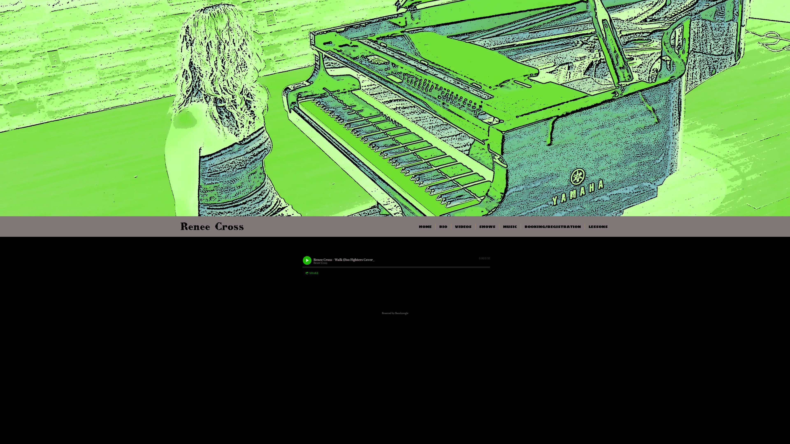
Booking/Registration (553, 226)
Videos (463, 226)
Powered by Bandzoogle (395, 313)
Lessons (598, 226)
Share (313, 273)
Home (425, 226)
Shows (487, 226)
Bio (443, 226)
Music (510, 226)
